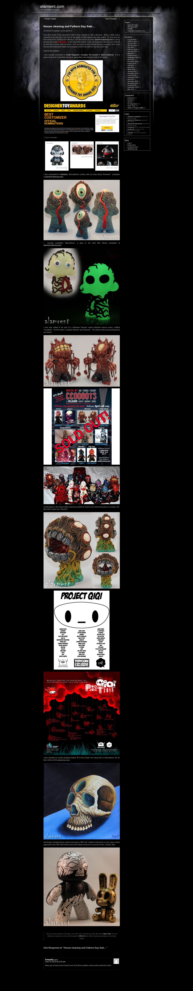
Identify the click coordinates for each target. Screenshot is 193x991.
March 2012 (131, 69)
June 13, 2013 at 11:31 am (55, 962)
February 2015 (132, 49)
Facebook (131, 127)
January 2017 (132, 43)
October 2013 (132, 55)
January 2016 (132, 45)
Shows (130, 102)
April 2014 (130, 53)
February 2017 (132, 41)
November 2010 (133, 83)
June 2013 (131, 59)
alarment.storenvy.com (54, 177)
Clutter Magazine (72, 55)
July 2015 (131, 47)
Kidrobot (63, 174)
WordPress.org (132, 149)
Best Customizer (107, 55)
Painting (130, 100)
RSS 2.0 (82, 936)
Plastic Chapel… (51, 19)
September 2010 (133, 87)
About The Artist (132, 25)
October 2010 (132, 85)
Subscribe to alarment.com (136, 31)
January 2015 (132, 51)
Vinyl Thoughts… (111, 19)
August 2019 (131, 39)
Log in (130, 143)
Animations (131, 98)
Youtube (130, 132)
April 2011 (130, 79)
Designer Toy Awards (89, 55)
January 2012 (132, 71)
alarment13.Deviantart (135, 123)
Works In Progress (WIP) (135, 108)
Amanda (49, 959)
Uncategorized (132, 104)
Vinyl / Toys (107, 934)
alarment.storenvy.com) (104, 40)
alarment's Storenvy (134, 120)
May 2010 (131, 89)
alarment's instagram (134, 116)
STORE (130, 29)
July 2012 (131, 65)
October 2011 (132, 75)
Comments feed (133, 147)
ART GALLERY (132, 27)
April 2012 (130, 67)
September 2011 (133, 77)
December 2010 (133, 81)
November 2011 (133, 73)
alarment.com (52, 6)
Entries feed (131, 145)
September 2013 (133, 57)
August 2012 (131, 63)
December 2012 (133, 61)
